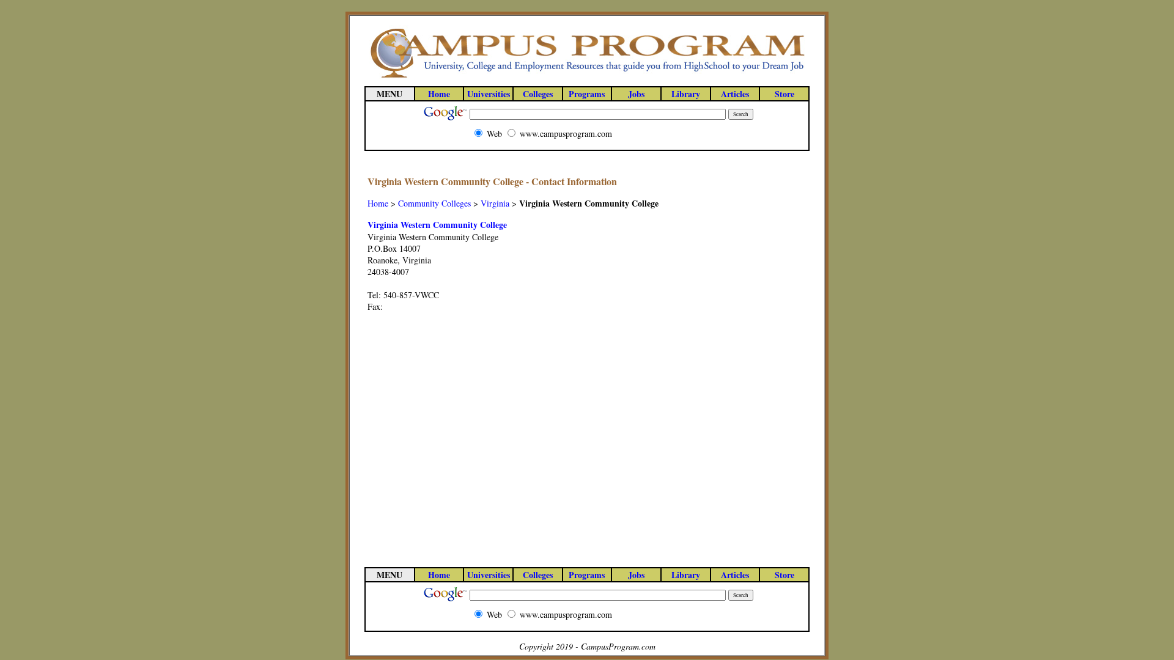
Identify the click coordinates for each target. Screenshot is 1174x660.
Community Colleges (434, 203)
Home (377, 203)
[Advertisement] (758, 357)
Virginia (495, 203)
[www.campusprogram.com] (587, 76)
